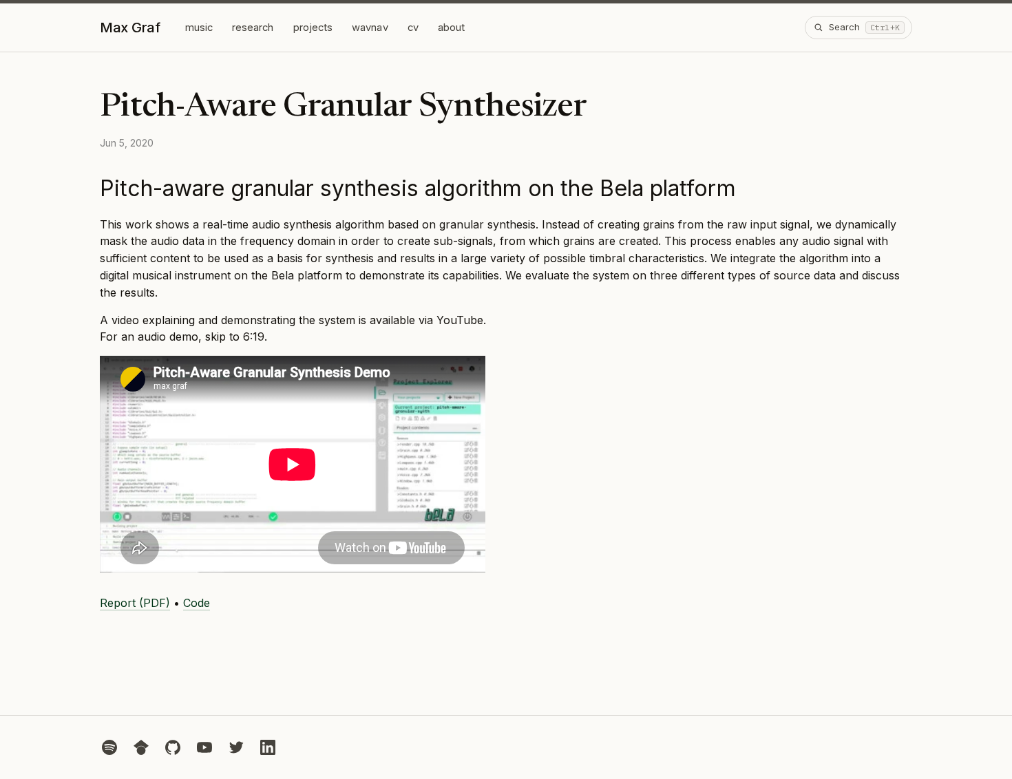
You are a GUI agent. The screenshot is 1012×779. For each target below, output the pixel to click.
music (199, 27)
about (451, 27)
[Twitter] (236, 747)
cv (413, 27)
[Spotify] (109, 747)
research (253, 27)
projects (313, 27)
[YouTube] (204, 747)
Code (196, 603)
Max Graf (130, 27)
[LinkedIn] (267, 747)
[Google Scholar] (141, 747)
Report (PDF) (135, 603)
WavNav (370, 27)
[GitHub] (172, 747)
